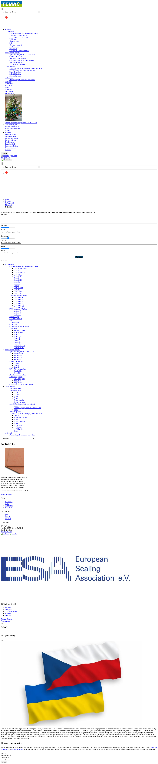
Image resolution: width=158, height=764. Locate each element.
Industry (8, 132)
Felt (10, 43)
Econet (16, 392)
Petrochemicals (10, 144)
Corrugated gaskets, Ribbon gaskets (21, 60)
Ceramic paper (14, 41)
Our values (9, 84)
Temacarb (17, 284)
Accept (4, 762)
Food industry (10, 142)
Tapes (16, 398)
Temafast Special (19, 272)
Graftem (16, 286)
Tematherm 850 (19, 348)
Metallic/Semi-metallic (12, 53)
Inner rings (17, 381)
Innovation (8, 502)
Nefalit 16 (17, 336)
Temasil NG (18, 276)
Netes (16, 396)
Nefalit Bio (17, 342)
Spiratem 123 (18, 353)
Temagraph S (18, 297)
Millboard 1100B (19, 330)
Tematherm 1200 (19, 346)
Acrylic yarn (18, 425)
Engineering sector (11, 138)
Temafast (17, 270)
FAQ (7, 515)
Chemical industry (11, 136)
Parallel (16, 363)
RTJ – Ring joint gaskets (17, 369)
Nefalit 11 (17, 334)
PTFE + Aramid (19, 421)
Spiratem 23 (18, 357)
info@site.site (5, 158)
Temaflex (17, 274)
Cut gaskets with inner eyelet (19, 51)
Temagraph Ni (19, 303)
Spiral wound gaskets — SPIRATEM (22, 55)
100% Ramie (18, 429)
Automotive (9, 78)
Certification (9, 91)
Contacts (8, 150)
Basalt (16, 410)
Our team (8, 89)
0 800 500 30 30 (6, 532)
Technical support (11, 125)
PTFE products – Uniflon (18, 309)
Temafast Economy (20, 268)
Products (8, 29)
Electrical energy (11, 134)
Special (16, 367)
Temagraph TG (19, 307)
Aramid (16, 423)
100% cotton (18, 427)
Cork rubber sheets (15, 45)
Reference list (9, 93)
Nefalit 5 (17, 338)
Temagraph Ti (18, 301)
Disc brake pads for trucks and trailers (22, 80)
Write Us (8, 517)
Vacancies (8, 85)
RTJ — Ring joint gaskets (18, 64)
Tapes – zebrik (19, 400)
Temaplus (17, 282)
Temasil (16, 278)
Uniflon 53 (17, 315)
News (7, 87)
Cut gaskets (13, 49)
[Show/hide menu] (2, 162)
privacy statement (17, 749)
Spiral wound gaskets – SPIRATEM (21, 352)
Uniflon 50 (17, 311)
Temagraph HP (19, 305)
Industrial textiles (15, 74)
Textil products (10, 66)
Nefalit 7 (17, 340)
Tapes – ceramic (19, 402)
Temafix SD (18, 293)
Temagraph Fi (18, 299)
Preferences (5, 755)
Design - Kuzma (6, 619)
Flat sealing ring (19, 379)
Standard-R (17, 371)
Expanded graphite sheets (18, 35)
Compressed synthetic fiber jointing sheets (23, 33)
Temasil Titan (18, 288)
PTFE (16, 419)
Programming (5, 621)
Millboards (13, 39)
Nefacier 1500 (18, 332)
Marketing (4, 760)
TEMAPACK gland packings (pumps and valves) (26, 68)
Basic (3, 753)
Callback (4, 153)
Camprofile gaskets (15, 56)
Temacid (17, 290)
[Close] (2, 623)
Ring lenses (18, 383)
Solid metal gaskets (15, 62)
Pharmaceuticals (10, 148)
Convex (16, 365)
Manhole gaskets (15, 72)
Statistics (4, 758)
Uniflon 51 (17, 313)
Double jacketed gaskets (17, 58)
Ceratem (16, 394)
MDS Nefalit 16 (6, 494)
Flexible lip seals (15, 76)
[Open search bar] (2, 9)
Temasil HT (18, 280)
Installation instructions (13, 128)
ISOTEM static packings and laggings (22, 70)
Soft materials (9, 31)
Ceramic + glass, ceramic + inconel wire (27, 408)
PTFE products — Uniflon (18, 37)
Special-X (17, 373)
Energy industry (10, 140)
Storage (7, 130)
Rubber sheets (14, 47)
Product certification (12, 126)
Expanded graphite (20, 417)
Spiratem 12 (18, 355)
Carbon (16, 415)
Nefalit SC (17, 344)
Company (8, 82)
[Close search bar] (3, 12)
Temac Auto (18, 291)
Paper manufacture (11, 146)
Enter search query (11, 12)
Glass (16, 406)
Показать (79, 257)
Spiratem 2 (17, 359)
